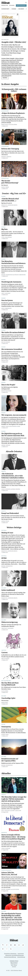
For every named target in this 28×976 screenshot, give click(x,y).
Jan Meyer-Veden (13, 63)
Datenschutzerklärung (10, 957)
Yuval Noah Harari (6, 75)
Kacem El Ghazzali (6, 67)
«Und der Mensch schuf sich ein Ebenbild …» (10, 200)
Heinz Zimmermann (6, 308)
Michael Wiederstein (6, 274)
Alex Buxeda (16, 889)
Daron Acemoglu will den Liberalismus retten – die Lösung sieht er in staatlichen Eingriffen (13, 837)
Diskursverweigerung (9, 622)
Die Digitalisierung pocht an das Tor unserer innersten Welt (12, 435)
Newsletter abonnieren (10, 953)
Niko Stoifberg (12, 70)
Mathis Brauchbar (11, 68)
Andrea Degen (5, 60)
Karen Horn (15, 67)
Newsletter (4, 5)
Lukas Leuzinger (5, 489)
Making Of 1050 (7, 533)
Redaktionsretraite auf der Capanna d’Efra (9, 760)
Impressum (21, 953)
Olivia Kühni (19, 70)
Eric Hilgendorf (11, 62)
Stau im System (7, 300)
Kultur (3, 724)
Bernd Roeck (12, 60)
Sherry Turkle (15, 73)
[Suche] (26, 2)
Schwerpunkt (5, 111)
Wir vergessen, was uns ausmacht (13, 415)
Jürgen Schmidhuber (19, 65)
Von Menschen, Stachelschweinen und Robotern (13, 262)
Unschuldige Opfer (8, 698)
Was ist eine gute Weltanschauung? (9, 182)
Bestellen (5, 77)
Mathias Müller (5, 927)
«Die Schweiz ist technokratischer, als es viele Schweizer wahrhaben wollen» (12, 476)
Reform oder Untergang (10, 149)
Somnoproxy (6, 727)
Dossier (3, 196)
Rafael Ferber (12, 72)
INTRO (4, 558)
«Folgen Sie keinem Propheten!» (13, 113)
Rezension (4, 832)
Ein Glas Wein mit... (6, 680)
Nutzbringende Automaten (11, 282)
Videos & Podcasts (6, 870)
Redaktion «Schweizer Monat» (9, 205)
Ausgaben (12, 5)
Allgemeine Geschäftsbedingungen (14, 955)
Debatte (3, 471)
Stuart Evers (23, 73)
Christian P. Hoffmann (7, 628)
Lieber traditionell (8, 590)
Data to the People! (8, 385)
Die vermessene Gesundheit (11, 349)
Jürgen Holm (10, 65)
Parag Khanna (5, 72)
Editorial (4, 530)
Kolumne (3, 756)
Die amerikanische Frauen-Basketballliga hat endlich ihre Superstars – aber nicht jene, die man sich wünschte (11, 917)
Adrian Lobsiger (19, 58)
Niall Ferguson (5, 810)
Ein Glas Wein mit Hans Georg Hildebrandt (10, 684)
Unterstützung (21, 957)
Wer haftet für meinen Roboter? (13, 332)
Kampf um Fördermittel (10, 513)
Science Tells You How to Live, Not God (9, 874)
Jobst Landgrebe (5, 293)
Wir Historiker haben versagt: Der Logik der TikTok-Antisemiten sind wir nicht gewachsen (13, 799)
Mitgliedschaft (21, 5)
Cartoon (3, 650)
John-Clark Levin (16, 810)
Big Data (4, 229)
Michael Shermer (5, 889)
